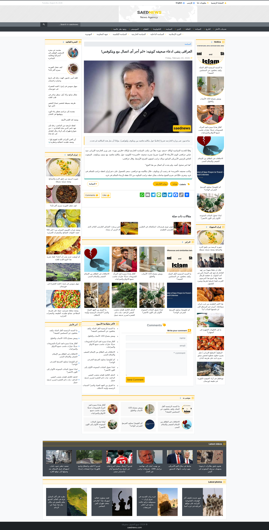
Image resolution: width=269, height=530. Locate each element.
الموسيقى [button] (134, 29)
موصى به (186, 398)
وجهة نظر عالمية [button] (119, 29)
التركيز (187, 242)
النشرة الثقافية (71, 42)
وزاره (174, 184)
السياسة (188, 44)
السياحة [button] (198, 29)
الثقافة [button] (188, 29)
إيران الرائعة (72, 154)
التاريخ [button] (208, 29)
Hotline (217, 42)
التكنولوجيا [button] (157, 29)
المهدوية (88, 34)
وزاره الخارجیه (161, 184)
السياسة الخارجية (139, 34)
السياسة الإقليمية (120, 34)
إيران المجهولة (214, 227)
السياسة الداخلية (157, 34)
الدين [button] (178, 29)
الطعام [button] (146, 29)
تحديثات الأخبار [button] (220, 29)
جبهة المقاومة (103, 34)
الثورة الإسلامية (175, 34)
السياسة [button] (168, 29)
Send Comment (135, 379)
